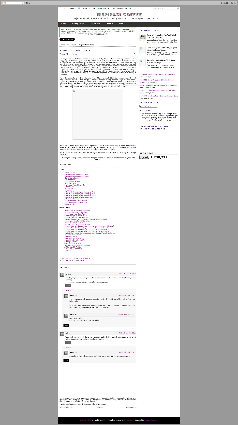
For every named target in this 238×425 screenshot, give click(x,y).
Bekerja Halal (69, 187)
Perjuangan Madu (70, 180)
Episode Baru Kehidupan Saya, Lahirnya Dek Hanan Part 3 (86, 228)
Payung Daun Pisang (72, 181)
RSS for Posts (71, 8)
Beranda (100, 407)
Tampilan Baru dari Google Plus (75, 212)
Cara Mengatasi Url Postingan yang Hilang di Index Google (162, 49)
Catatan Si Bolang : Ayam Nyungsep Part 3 (80, 194)
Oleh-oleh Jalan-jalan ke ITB (74, 240)
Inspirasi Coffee (119, 14)
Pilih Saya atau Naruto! (73, 235)
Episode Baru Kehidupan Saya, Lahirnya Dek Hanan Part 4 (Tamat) (89, 226)
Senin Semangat (70, 236)
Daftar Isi (109, 24)
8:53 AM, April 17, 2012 (126, 314)
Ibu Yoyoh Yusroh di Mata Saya (75, 202)
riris (68, 333)
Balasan (68, 290)
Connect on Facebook (124, 8)
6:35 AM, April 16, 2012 (126, 295)
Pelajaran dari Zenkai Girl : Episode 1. (78, 245)
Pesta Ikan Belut (70, 183)
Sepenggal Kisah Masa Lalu (74, 185)
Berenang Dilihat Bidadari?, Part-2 (76, 174)
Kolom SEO (123, 24)
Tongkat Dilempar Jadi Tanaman (76, 217)
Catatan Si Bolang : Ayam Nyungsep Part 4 (80, 192)
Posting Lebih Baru (67, 407)
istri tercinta (131, 147)
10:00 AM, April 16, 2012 (125, 352)
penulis (113, 29)
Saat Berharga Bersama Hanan (75, 216)
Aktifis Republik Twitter (72, 247)
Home (63, 24)
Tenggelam (68, 190)
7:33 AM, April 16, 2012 (127, 333)
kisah (74, 45)
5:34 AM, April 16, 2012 (127, 274)
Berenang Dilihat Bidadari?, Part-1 (76, 176)
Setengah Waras (70, 242)
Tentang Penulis (78, 24)
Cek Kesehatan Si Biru (72, 243)
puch (68, 274)
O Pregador (128, 420)
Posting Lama (131, 407)
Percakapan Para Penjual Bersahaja (77, 221)
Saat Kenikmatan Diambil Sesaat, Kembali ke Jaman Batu (85, 219)
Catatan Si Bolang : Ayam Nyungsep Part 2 (80, 195)
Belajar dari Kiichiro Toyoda (74, 199)
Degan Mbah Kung (68, 54)
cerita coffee (72, 260)
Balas (68, 285)
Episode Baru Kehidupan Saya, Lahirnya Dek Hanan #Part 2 (86, 230)
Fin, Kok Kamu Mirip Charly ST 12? (77, 224)
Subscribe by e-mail (88, 8)
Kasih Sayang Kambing (73, 249)
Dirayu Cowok (69, 173)
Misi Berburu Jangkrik (72, 178)
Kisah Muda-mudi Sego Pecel (75, 214)
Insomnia (67, 250)
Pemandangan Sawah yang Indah (77, 210)
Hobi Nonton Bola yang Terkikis (75, 201)
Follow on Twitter (105, 8)
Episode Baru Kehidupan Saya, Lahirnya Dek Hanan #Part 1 (86, 231)
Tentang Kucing (70, 188)
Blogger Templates (151, 420)
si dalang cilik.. (69, 204)
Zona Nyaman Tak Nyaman (74, 238)
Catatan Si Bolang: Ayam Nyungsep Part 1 (80, 197)
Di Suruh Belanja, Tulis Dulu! (75, 223)
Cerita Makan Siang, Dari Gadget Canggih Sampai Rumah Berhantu (89, 233)
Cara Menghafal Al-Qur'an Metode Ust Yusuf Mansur (162, 36)
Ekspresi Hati (95, 24)
